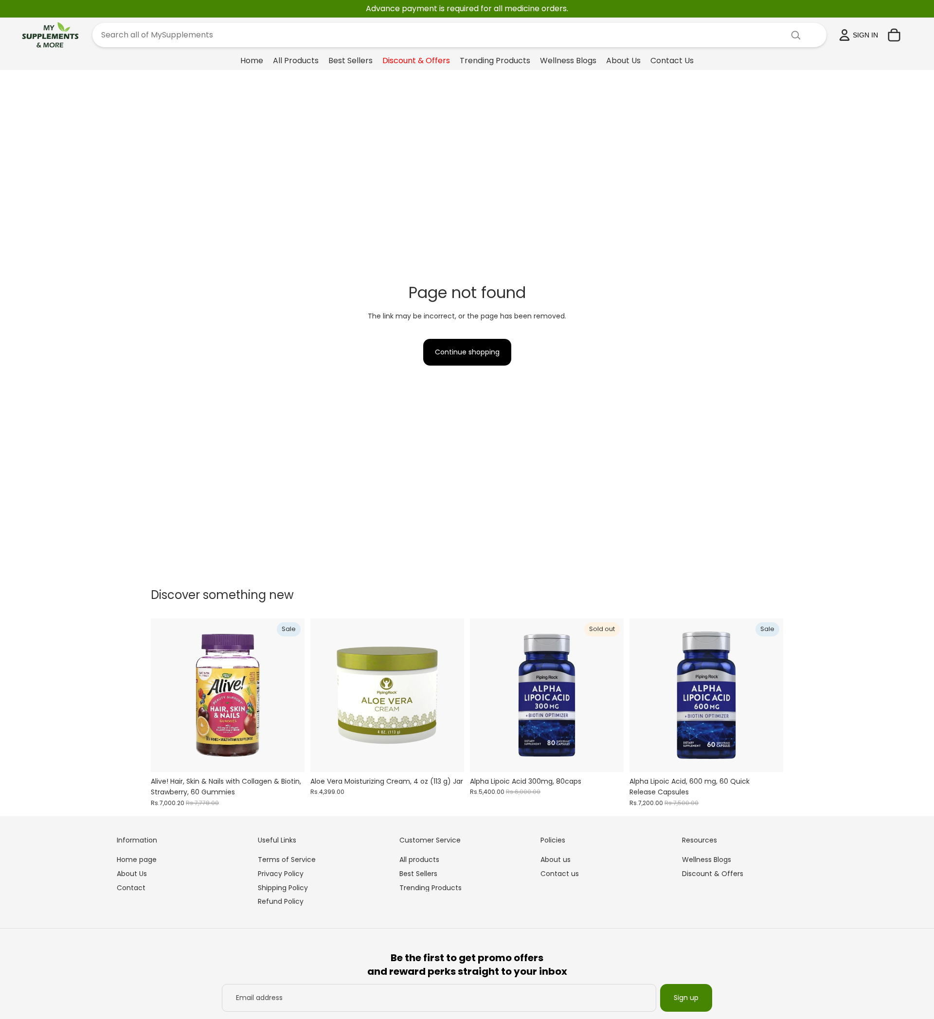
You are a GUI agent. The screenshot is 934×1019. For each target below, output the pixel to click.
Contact (131, 888)
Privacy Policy (281, 873)
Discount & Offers (712, 873)
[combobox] (447, 35)
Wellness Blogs (706, 859)
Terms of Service (287, 859)
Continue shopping (467, 352)
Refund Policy (281, 901)
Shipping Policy (283, 888)
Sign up (686, 997)
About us (555, 859)
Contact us (559, 873)
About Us (132, 873)
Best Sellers (418, 873)
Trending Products (430, 888)
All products (419, 859)
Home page (137, 859)
